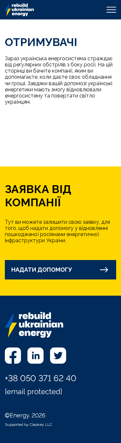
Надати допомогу (41, 269)
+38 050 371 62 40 (40, 378)
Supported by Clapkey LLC (28, 424)
